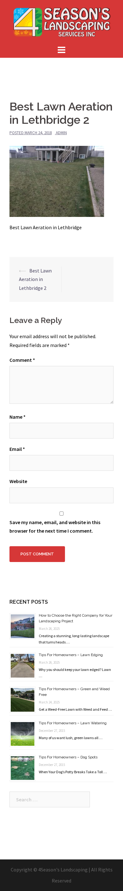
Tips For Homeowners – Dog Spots (68, 757)
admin (61, 132)
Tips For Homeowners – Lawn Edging (71, 655)
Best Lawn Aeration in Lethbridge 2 (35, 279)
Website (18, 481)
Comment (22, 360)
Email (17, 449)
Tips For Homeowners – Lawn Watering (73, 723)
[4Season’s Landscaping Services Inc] (61, 21)
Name (17, 417)
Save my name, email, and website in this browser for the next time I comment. (54, 526)
